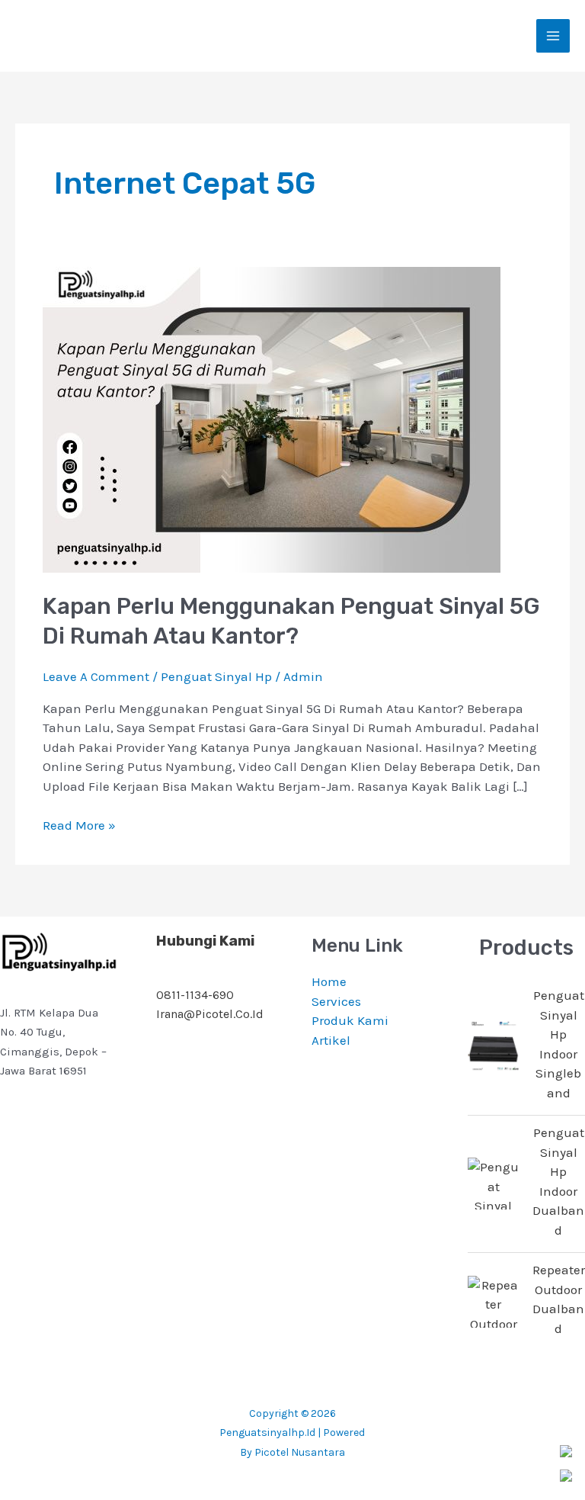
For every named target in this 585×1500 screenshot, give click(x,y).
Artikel (331, 1040)
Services (336, 1001)
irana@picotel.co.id (210, 1014)
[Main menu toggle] (553, 36)
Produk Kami (350, 1020)
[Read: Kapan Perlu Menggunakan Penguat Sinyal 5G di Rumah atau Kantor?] (271, 418)
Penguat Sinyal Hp (216, 676)
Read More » (79, 824)
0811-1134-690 (195, 995)
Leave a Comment (96, 676)
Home (329, 981)
